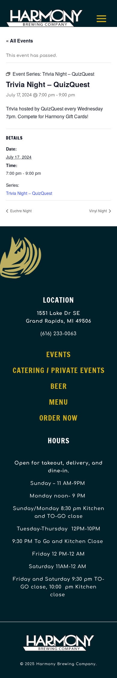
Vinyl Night (98, 210)
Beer (58, 386)
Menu (58, 402)
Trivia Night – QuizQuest (29, 193)
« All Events (19, 40)
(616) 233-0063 (58, 333)
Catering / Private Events (59, 370)
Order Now (58, 418)
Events (58, 354)
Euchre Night (20, 210)
